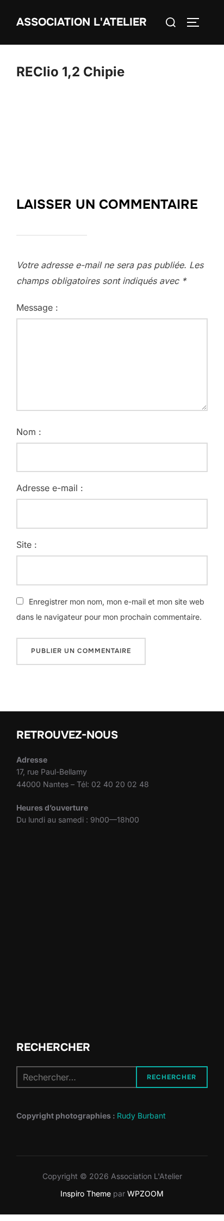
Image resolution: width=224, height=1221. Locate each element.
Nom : (28, 431)
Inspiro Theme (85, 1193)
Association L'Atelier (81, 22)
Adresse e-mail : (49, 487)
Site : (26, 544)
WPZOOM (145, 1193)
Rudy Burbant (141, 1115)
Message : (37, 307)
